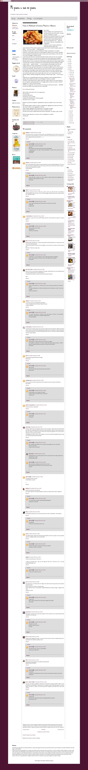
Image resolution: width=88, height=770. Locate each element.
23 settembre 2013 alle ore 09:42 (40, 646)
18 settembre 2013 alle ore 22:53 (34, 190)
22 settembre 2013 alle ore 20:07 (35, 557)
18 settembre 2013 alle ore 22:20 (35, 132)
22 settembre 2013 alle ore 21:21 (39, 570)
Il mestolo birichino (71, 257)
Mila (26, 660)
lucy (26, 636)
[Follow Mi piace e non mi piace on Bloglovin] (70, 30)
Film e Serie (70, 171)
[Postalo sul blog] (38, 122)
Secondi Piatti (70, 161)
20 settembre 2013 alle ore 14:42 (39, 413)
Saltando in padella (71, 253)
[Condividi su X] (40, 122)
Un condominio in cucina (71, 236)
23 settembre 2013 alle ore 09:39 (40, 597)
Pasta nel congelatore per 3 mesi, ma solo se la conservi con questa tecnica (71, 224)
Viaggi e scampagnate (71, 129)
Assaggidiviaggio (71, 210)
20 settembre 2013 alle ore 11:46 (36, 427)
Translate (16, 59)
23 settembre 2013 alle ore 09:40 (40, 622)
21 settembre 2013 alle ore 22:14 (33, 533)
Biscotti (69, 139)
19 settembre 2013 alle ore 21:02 (40, 339)
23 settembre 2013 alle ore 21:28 (40, 462)
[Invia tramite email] (37, 122)
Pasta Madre (70, 154)
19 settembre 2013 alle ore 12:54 (35, 300)
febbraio (71, 122)
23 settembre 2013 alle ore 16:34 (41, 682)
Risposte (28, 141)
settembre (71, 76)
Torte (69, 162)
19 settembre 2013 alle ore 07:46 (33, 240)
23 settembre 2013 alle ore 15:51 (33, 660)
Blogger (51, 760)
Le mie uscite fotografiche (38, 18)
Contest (69, 170)
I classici (69, 147)
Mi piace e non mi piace (23, 7)
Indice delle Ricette (21, 18)
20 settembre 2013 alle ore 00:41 (38, 380)
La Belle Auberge (71, 186)
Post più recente (26, 729)
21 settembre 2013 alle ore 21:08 (40, 498)
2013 (69, 69)
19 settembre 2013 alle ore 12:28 (38, 269)
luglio (70, 113)
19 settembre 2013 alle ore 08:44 (40, 175)
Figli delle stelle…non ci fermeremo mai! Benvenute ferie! (71, 271)
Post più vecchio (61, 729)
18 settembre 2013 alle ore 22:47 (35, 162)
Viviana (27, 190)
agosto (70, 111)
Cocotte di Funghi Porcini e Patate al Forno (72, 85)
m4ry (26, 240)
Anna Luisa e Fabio (29, 269)
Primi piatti (32, 123)
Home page (13, 18)
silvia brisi (30, 144)
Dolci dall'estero (71, 145)
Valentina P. (28, 488)
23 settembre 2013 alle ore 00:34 (36, 611)
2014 (69, 67)
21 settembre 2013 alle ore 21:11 (39, 520)
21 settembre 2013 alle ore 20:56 (34, 511)
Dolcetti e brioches (71, 142)
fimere (27, 355)
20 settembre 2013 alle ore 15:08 (37, 476)
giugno (70, 115)
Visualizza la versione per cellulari (43, 731)
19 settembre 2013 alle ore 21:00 (40, 312)
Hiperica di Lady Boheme (30, 405)
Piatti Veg (69, 157)
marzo (70, 121)
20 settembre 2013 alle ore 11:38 (41, 405)
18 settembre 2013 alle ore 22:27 (39, 144)
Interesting (70, 177)
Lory (26, 581)
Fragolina (27, 132)
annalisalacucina (28, 380)
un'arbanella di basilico (70, 201)
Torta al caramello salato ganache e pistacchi (71, 232)
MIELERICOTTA (70, 243)
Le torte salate (70, 152)
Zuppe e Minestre (71, 164)
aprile (70, 119)
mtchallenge (70, 274)
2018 (69, 59)
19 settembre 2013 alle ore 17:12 (37, 326)
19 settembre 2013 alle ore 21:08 (40, 365)
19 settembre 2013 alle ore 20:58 (40, 283)
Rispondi (27, 138)
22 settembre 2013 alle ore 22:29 (33, 581)
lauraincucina (28, 611)
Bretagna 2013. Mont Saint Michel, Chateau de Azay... (71, 95)
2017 (69, 61)
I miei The (69, 173)
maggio (70, 116)
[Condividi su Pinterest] (42, 122)
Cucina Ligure (70, 141)
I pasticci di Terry (71, 196)
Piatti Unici (28, 123)
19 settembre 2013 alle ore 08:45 (40, 201)
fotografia (70, 132)
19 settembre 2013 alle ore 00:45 (38, 216)
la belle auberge (28, 326)
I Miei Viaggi (29, 18)
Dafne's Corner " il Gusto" (71, 268)
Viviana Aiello (28, 427)
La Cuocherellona (29, 216)
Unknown (27, 162)
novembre (71, 72)
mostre (69, 133)
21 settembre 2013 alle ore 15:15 (35, 488)
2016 (69, 63)
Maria (27, 511)
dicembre (71, 70)
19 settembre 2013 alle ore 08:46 (40, 226)
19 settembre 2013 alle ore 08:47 (40, 255)
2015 (69, 65)
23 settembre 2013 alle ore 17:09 (40, 670)
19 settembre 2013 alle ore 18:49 (34, 355)
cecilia (27, 533)
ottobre (70, 74)
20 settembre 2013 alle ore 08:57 (40, 390)
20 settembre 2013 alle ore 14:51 (39, 442)
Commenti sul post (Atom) (31, 735)
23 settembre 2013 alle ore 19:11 (39, 453)
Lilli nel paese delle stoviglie (71, 229)
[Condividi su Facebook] (41, 122)
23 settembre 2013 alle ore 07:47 (33, 636)
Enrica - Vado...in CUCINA (30, 682)
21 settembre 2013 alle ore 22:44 (39, 544)
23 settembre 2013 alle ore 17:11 (39, 694)
